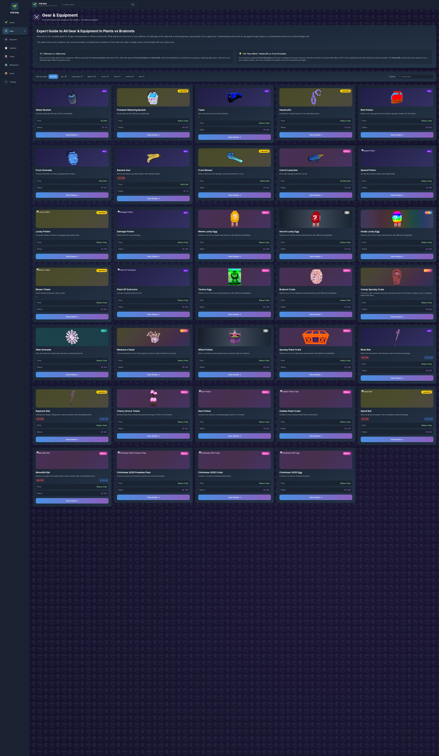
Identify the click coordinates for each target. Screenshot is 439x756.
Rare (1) (142, 77)
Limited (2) (129, 77)
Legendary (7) (77, 77)
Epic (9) (64, 77)
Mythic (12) (92, 77)
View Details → (72, 135)
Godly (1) (117, 77)
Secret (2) (105, 77)
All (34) (53, 77)
